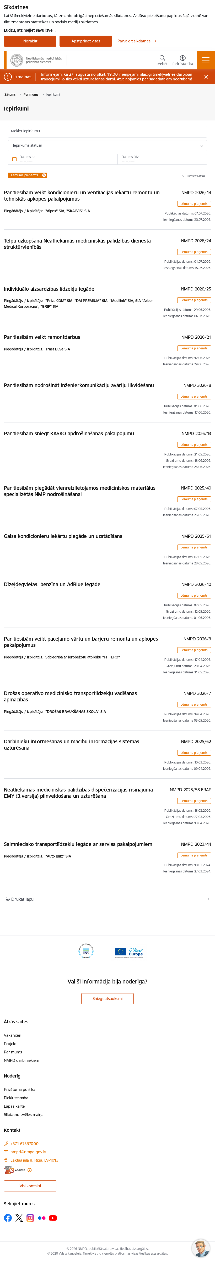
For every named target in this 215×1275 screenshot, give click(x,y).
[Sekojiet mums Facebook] (8, 1218)
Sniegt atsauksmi (107, 998)
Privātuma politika (19, 1089)
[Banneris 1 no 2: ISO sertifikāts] (86, 952)
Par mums (13, 1051)
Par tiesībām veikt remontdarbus (42, 337)
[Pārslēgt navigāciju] (206, 60)
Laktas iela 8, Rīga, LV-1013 (34, 1160)
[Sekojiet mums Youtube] (53, 1217)
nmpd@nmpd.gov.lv (28, 1151)
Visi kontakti (30, 1185)
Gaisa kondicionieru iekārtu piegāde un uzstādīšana (63, 536)
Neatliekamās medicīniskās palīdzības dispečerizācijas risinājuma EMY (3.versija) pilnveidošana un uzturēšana (78, 793)
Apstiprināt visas (86, 41)
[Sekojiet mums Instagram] (30, 1218)
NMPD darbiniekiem (21, 1060)
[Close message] (206, 77)
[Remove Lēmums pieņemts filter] (44, 175)
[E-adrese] (14, 1170)
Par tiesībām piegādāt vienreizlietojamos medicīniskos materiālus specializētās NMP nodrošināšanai (79, 491)
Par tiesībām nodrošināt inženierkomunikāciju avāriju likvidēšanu (79, 385)
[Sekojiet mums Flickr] (42, 1217)
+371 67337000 (24, 1143)
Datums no (27, 157)
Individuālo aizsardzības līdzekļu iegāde (49, 289)
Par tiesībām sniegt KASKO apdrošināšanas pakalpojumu (69, 433)
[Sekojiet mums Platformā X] (19, 1218)
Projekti (10, 1043)
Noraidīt (30, 41)
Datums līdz (130, 157)
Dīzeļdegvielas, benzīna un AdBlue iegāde (52, 584)
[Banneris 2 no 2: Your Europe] (129, 952)
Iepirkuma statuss (27, 145)
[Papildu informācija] (29, 1170)
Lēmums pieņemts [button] (194, 204)
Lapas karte (14, 1106)
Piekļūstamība (16, 1097)
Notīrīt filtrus (196, 176)
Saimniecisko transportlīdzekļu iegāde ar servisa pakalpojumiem (78, 844)
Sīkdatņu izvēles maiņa (24, 1114)
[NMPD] (36, 60)
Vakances (12, 1035)
